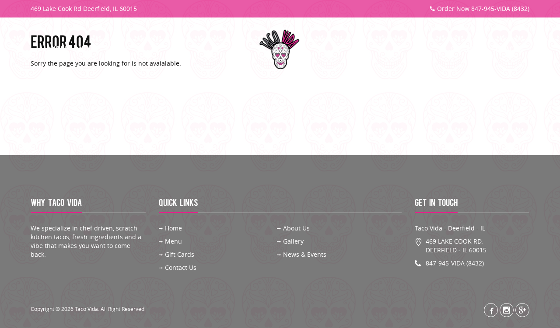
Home (173, 228)
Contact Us (508, 50)
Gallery (117, 50)
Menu (86, 50)
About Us (55, 50)
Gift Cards (466, 50)
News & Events (304, 254)
